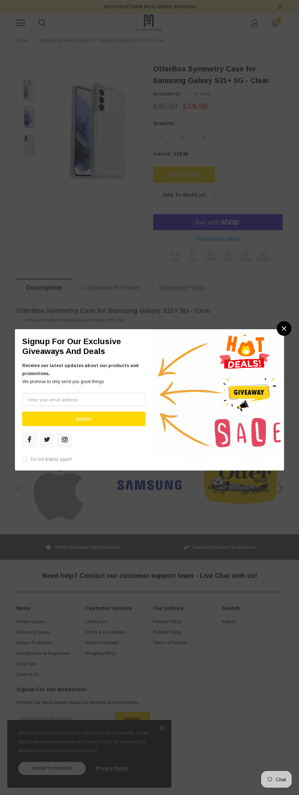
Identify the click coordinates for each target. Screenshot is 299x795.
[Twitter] (47, 440)
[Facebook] (29, 440)
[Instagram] (64, 440)
